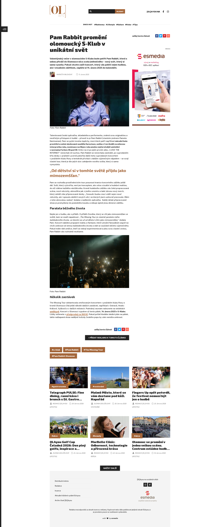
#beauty (97, 436)
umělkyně (54, 311)
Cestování (95, 407)
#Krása (128, 24)
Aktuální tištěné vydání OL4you (67, 495)
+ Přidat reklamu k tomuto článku (107, 337)
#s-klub (56, 349)
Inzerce (58, 491)
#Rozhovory (99, 24)
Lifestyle (53, 407)
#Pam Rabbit (72, 349)
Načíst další (110, 468)
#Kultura (120, 24)
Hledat (119, 11)
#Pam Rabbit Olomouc (63, 356)
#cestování (98, 386)
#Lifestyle (110, 24)
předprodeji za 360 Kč (77, 314)
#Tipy (135, 24)
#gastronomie (59, 386)
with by (110, 518)
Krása (93, 456)
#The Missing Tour (93, 349)
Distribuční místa (61, 481)
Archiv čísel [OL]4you (63, 500)
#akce (55, 436)
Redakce (58, 486)
